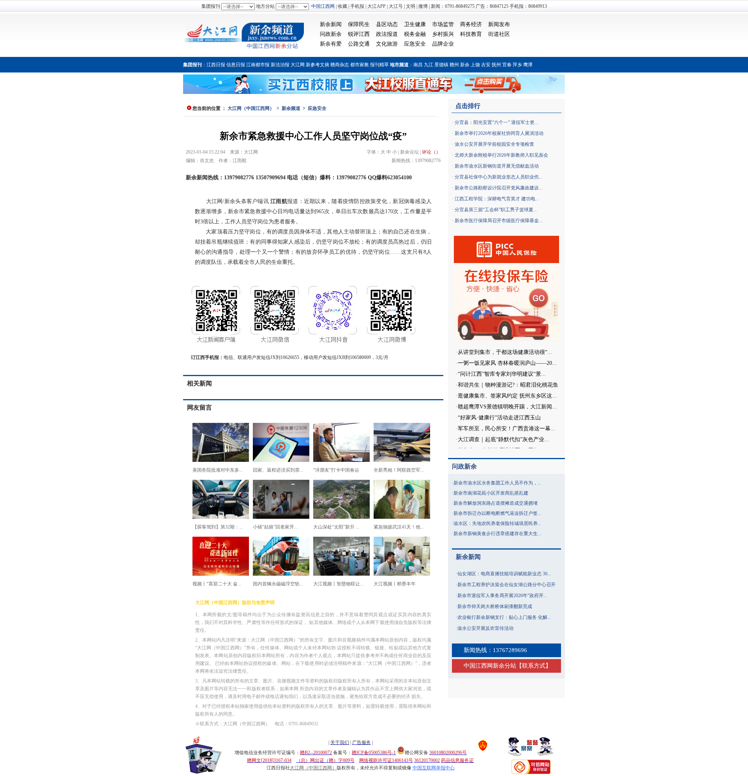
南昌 (418, 64)
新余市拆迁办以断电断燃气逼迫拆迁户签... (497, 513)
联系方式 (533, 666)
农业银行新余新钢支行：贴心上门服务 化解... (504, 617)
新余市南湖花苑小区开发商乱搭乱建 (490, 493)
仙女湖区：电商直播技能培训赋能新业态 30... (504, 573)
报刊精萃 (379, 64)
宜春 (507, 64)
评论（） (431, 152)
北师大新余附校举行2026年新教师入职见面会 (501, 155)
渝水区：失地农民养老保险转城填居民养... (497, 523)
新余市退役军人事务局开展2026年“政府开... (502, 595)
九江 (428, 64)
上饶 (475, 64)
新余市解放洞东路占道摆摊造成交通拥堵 (495, 503)
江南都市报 (258, 64)
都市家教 (359, 64)
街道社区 (499, 34)
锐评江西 (359, 34)
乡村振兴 (443, 34)
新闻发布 (499, 24)
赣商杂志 (339, 64)
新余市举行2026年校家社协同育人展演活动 (499, 133)
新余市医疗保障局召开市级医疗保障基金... (498, 220)
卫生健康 (415, 24)
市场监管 (443, 24)
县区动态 (387, 24)
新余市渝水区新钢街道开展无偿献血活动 (497, 166)
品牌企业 (443, 44)
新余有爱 (331, 44)
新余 (464, 64)
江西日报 (215, 64)
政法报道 (387, 34)
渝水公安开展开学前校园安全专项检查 (494, 144)
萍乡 (517, 64)
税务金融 (415, 34)
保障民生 (359, 24)
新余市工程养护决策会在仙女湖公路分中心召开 (506, 584)
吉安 (485, 64)
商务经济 (471, 24)
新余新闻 (331, 24)
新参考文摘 (317, 64)
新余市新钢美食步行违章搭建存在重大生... (497, 533)
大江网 (298, 64)
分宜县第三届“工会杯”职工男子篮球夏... (496, 209)
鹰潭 (528, 64)
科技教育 (471, 34)
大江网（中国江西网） (251, 108)
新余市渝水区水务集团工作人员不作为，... (497, 483)
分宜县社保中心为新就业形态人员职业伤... (498, 177)
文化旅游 (387, 44)
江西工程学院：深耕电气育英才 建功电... (497, 199)
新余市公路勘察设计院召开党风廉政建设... (498, 188)
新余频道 (291, 108)
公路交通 (359, 44)
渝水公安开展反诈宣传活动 (485, 628)
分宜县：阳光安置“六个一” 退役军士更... (496, 122)
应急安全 (415, 44)
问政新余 (331, 34)
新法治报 (280, 64)
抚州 (496, 64)
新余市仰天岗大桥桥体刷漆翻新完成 (494, 606)
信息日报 (235, 64)
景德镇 (441, 64)
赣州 (454, 64)
